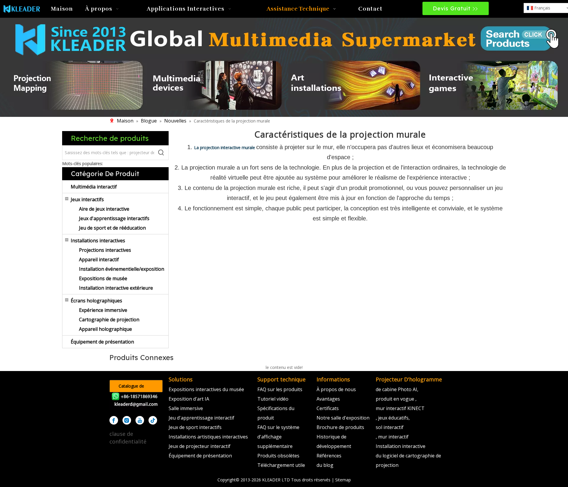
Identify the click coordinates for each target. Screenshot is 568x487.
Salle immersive (186, 408)
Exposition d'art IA (189, 399)
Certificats (328, 408)
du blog (325, 465)
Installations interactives (98, 240)
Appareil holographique (105, 329)
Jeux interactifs (87, 199)
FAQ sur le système (278, 427)
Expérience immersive (103, 310)
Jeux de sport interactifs (195, 427)
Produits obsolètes (278, 455)
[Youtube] (139, 420)
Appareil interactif (99, 259)
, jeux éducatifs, (393, 418)
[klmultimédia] (284, 66)
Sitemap (343, 480)
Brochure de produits (340, 427)
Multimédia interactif (94, 186)
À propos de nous (336, 389)
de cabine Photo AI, (397, 389)
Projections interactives (105, 250)
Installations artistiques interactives (208, 436)
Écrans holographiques (96, 300)
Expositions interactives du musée (206, 389)
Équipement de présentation (102, 341)
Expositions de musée (103, 278)
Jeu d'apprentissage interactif (201, 418)
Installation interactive (400, 446)
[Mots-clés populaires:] (161, 153)
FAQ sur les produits (279, 389)
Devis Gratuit (452, 8)
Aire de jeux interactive (104, 209)
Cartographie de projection (109, 319)
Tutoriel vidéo (272, 399)
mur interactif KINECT (400, 408)
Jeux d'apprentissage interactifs (114, 218)
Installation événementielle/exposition (121, 269)
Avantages (328, 399)
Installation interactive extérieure (116, 288)
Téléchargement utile (281, 465)
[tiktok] (153, 420)
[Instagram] (126, 420)
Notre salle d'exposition (343, 418)
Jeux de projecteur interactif (199, 446)
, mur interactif (392, 436)
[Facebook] (113, 420)
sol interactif (390, 427)
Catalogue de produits (131, 387)
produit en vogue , (396, 399)
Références (329, 455)
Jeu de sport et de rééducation (112, 228)
